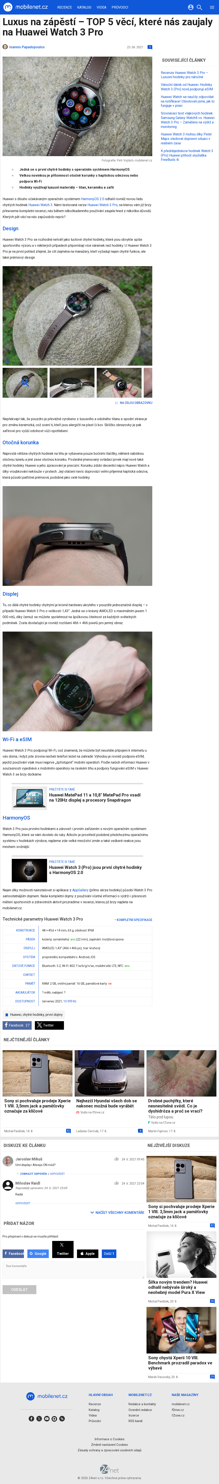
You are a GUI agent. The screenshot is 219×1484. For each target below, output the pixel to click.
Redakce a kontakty (142, 1404)
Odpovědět (57, 1173)
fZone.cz (178, 1415)
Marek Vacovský (159, 1377)
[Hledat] (199, 8)
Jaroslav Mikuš (28, 1159)
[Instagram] (54, 1420)
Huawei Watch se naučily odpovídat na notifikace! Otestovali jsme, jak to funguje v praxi (188, 101)
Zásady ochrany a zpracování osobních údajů (109, 1450)
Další (109, 1254)
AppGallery (80, 890)
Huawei (15, 1015)
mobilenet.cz (181, 1404)
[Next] (135, 315)
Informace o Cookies (109, 1439)
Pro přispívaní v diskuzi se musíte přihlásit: (31, 1236)
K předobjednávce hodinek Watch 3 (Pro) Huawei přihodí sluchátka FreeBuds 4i (187, 155)
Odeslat (19, 1289)
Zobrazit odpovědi (33, 1173)
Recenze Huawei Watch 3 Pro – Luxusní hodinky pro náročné (184, 75)
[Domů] (25, 7)
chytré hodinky (33, 1015)
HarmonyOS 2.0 (92, 199)
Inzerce (134, 1415)
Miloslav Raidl (27, 1183)
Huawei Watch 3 (40, 205)
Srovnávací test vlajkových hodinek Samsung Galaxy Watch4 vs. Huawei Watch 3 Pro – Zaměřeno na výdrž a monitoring (188, 120)
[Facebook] (31, 1420)
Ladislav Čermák (87, 1131)
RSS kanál (135, 1421)
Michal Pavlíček (14, 1131)
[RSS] (62, 1420)
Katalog (84, 7)
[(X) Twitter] (39, 1420)
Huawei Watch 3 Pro (102, 205)
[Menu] (212, 8)
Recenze (64, 7)
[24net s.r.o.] (109, 1472)
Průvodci (120, 7)
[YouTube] (47, 1420)
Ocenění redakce (140, 1410)
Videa (101, 7)
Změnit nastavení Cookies (109, 1445)
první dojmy (54, 1015)
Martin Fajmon (158, 1131)
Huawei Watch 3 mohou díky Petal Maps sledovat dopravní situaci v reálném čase (186, 138)
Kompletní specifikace (134, 920)
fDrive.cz (178, 1410)
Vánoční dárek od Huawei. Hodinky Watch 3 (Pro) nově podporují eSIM (187, 87)
